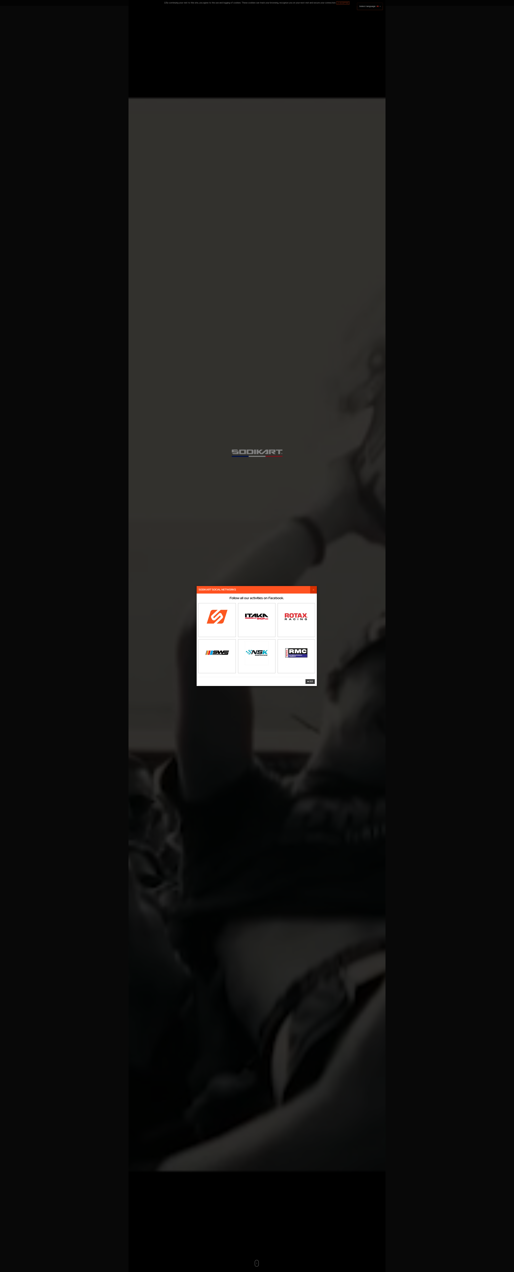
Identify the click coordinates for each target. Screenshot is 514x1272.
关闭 (311, 681)
